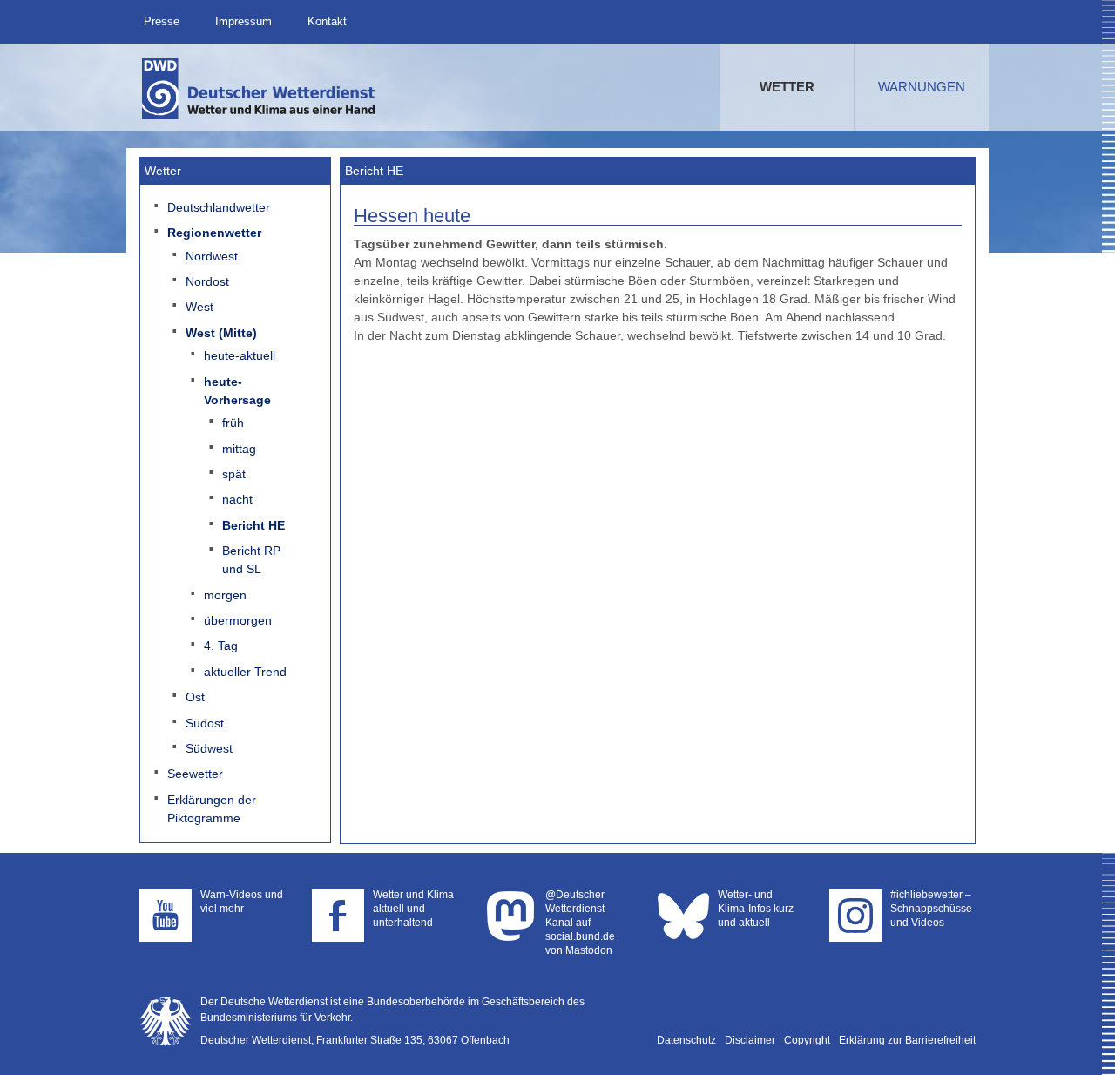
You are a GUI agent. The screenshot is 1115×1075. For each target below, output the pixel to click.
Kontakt (327, 21)
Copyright (807, 1040)
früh (233, 422)
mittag (239, 449)
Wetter (787, 86)
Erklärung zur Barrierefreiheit (907, 1040)
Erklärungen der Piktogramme (211, 809)
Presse (161, 21)
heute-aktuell (239, 355)
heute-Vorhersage (237, 391)
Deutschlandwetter (218, 207)
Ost (195, 697)
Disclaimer (750, 1040)
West (199, 307)
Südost (205, 723)
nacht (237, 499)
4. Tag (221, 645)
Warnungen (921, 86)
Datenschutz (686, 1040)
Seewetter (195, 774)
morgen (225, 595)
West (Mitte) (221, 333)
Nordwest (212, 256)
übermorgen (238, 620)
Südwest (209, 748)
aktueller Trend (245, 672)
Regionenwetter (214, 233)
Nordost (207, 281)
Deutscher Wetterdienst (259, 88)
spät (234, 474)
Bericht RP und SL (251, 560)
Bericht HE (253, 525)
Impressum (243, 21)
